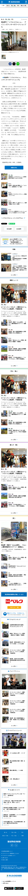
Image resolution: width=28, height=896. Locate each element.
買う (18, 5)
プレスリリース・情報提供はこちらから (10, 853)
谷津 (7, 29)
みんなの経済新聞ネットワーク (14, 876)
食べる (8, 5)
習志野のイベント (19, 29)
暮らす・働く (24, 5)
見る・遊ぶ (13, 5)
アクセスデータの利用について (8, 855)
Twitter (16, 845)
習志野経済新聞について (7, 851)
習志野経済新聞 (14, 2)
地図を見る (14, 167)
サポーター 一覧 (14, 607)
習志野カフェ (11, 29)
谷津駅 (3, 29)
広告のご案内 (5, 859)
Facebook (12, 845)
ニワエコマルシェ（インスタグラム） (13, 218)
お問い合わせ (5, 857)
